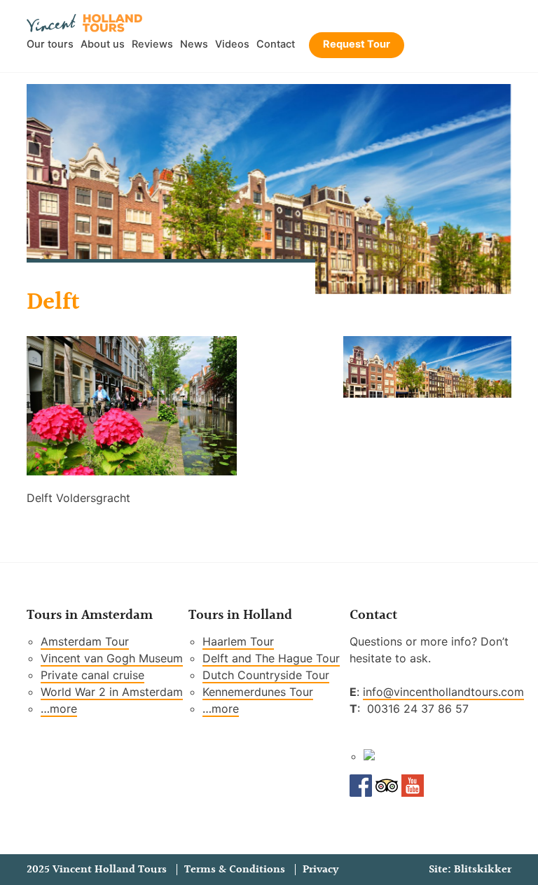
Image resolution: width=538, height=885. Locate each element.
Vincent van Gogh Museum (112, 658)
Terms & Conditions (234, 869)
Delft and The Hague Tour (271, 658)
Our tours (50, 44)
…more (59, 709)
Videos (232, 44)
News (194, 44)
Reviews (152, 44)
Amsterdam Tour (85, 641)
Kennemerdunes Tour (257, 692)
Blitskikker (482, 869)
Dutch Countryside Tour (265, 675)
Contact (275, 44)
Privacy (320, 869)
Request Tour (356, 44)
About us (103, 44)
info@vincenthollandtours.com (443, 692)
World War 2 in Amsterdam (112, 692)
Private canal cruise (92, 675)
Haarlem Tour (238, 641)
